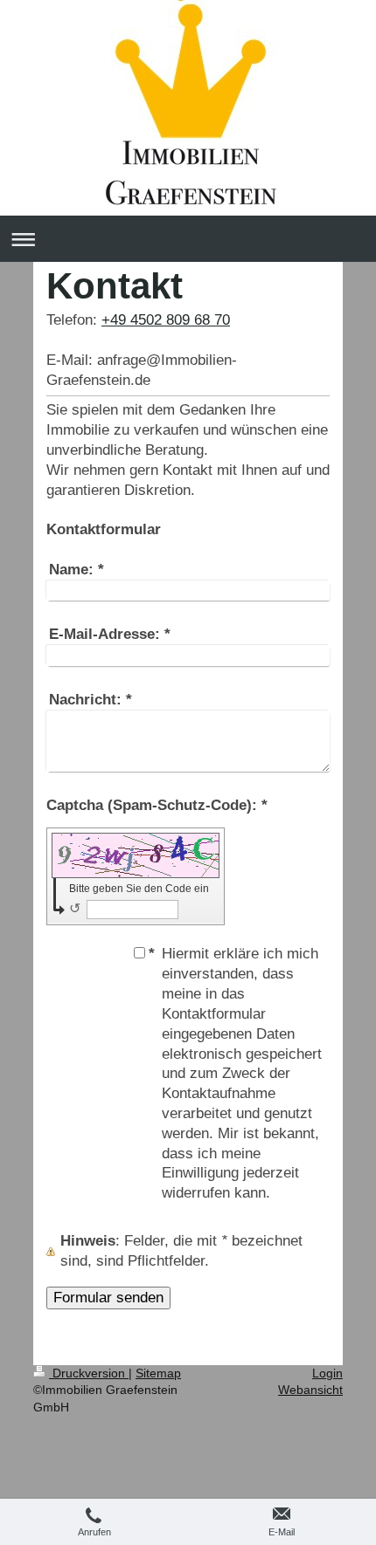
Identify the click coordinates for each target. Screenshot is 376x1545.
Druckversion (89, 1373)
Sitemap (158, 1373)
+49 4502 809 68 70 (165, 320)
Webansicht (310, 1390)
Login (327, 1373)
